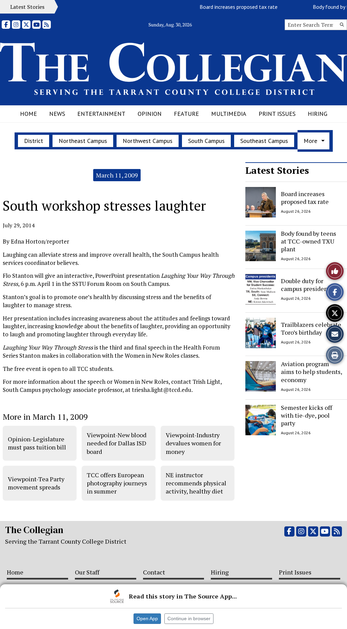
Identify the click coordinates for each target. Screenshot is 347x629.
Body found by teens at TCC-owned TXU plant (308, 241)
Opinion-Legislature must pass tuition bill (37, 443)
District (33, 141)
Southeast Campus (264, 141)
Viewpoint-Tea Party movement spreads (36, 483)
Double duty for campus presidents (307, 285)
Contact (154, 572)
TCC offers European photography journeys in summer (117, 483)
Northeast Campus (83, 141)
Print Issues (277, 114)
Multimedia (228, 114)
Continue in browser (188, 618)
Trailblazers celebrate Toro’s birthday (311, 328)
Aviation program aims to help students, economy (311, 372)
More (310, 141)
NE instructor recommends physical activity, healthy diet (196, 483)
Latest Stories (277, 170)
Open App (147, 618)
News (57, 114)
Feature (186, 114)
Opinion (150, 114)
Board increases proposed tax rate (232, 6)
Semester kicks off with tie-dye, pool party (306, 415)
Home (28, 114)
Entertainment (101, 114)
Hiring (317, 114)
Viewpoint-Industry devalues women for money (193, 443)
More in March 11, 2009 (45, 416)
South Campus (206, 141)
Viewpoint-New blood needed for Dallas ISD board (116, 443)
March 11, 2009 (117, 175)
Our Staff (87, 572)
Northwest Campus (147, 141)
